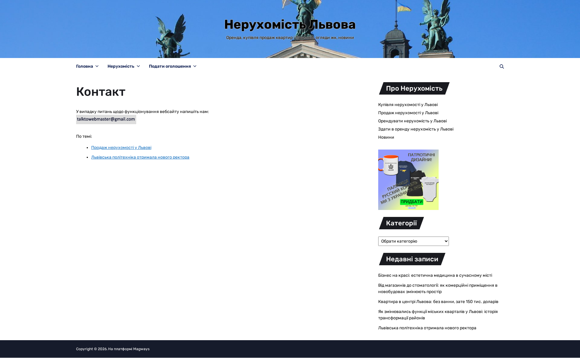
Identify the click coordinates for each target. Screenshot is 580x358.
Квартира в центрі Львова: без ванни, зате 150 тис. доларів (438, 301)
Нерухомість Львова (290, 24)
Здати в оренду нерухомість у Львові (415, 129)
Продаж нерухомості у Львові (408, 112)
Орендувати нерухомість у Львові (412, 121)
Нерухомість (121, 66)
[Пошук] (502, 66)
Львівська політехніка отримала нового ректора (427, 328)
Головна (84, 66)
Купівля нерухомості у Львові (408, 104)
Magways (141, 349)
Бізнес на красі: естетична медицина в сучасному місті (435, 275)
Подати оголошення (170, 66)
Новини (386, 137)
